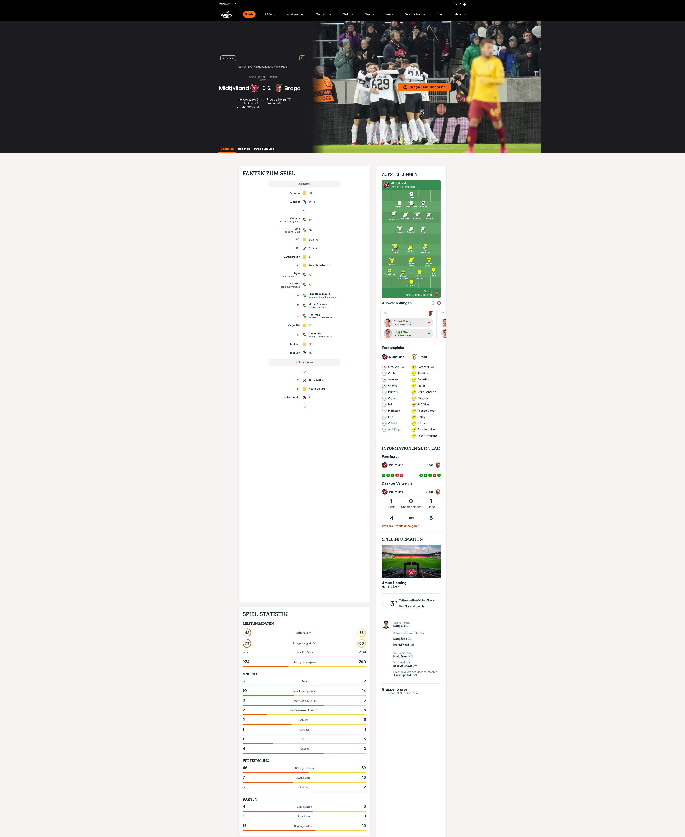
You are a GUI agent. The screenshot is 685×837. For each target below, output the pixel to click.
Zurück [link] (230, 58)
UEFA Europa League (226, 14)
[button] (323, 14)
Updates (244, 148)
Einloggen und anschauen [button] (427, 87)
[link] (249, 14)
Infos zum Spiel (264, 148)
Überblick (227, 148)
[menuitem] (250, 14)
